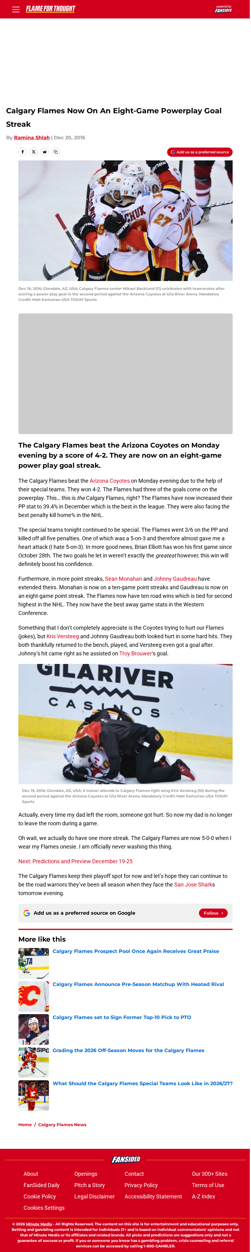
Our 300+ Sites (209, 1174)
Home (25, 1124)
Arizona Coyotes (110, 481)
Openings (85, 1174)
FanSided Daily (42, 1185)
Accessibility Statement (153, 1196)
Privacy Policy (141, 1185)
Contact (134, 1174)
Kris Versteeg (63, 636)
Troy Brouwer (135, 653)
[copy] (55, 152)
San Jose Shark (193, 884)
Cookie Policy (40, 1196)
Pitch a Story (89, 1185)
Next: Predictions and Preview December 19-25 (75, 861)
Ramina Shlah (32, 138)
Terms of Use (208, 1185)
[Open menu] (16, 9)
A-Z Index (203, 1196)
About (31, 1174)
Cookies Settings (44, 1208)
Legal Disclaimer (94, 1196)
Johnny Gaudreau (175, 578)
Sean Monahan (123, 578)
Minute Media (39, 1224)
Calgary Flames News (62, 1124)
